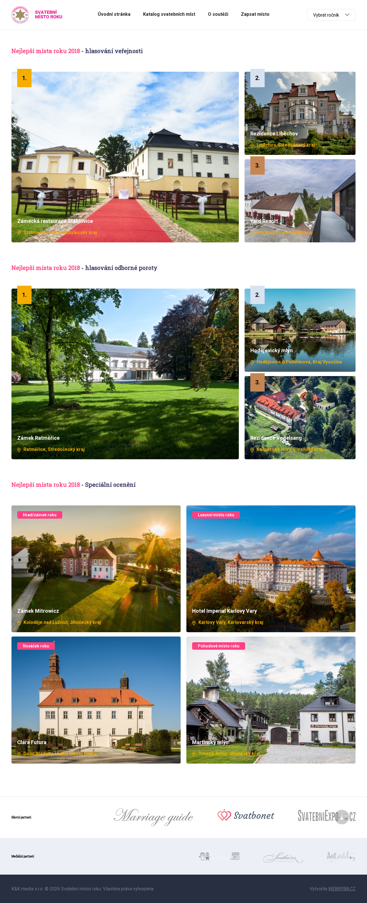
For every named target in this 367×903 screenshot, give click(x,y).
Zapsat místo (255, 14)
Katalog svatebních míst (169, 14)
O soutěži (218, 14)
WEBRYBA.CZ (342, 889)
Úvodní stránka (114, 14)
